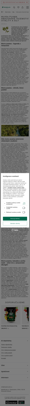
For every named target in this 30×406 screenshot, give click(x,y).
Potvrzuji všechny (15, 218)
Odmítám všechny (15, 223)
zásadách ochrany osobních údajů (16, 187)
